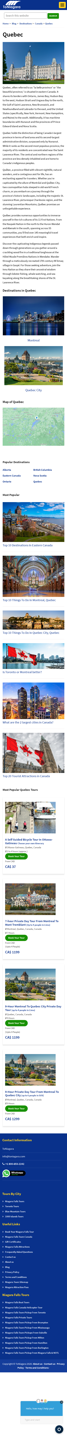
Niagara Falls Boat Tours (17, 1302)
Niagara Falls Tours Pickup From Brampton (26, 1322)
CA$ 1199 (12, 952)
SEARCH (53, 15)
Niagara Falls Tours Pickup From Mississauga (27, 1327)
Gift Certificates (13, 1241)
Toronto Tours (12, 1206)
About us (9, 1261)
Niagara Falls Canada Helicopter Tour (23, 1307)
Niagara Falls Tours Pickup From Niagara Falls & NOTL (32, 1352)
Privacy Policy (12, 1272)
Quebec (49, 23)
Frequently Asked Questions (19, 1251)
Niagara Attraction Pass (17, 1287)
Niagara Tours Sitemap (16, 1282)
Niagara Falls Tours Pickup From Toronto (25, 1312)
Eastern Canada (12, 475)
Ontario (7, 481)
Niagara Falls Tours (14, 1201)
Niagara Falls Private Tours (18, 1317)
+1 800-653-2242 (14, 1164)
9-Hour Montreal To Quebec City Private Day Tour (33, 1008)
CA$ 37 (10, 866)
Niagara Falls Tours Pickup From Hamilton (26, 1342)
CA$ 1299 (12, 1118)
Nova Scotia (40, 475)
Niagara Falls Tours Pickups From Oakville (26, 1332)
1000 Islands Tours (14, 1216)
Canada (39, 23)
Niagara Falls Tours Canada (18, 1236)
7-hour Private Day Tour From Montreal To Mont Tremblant (31, 922)
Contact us (10, 1256)
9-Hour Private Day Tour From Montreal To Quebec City (32, 1093)
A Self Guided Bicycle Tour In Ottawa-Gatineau (29, 841)
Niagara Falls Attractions (17, 1246)
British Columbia (42, 470)
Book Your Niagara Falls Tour (19, 1231)
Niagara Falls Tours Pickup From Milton (24, 1337)
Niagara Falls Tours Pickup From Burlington (26, 1347)
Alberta (7, 470)
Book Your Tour (16, 856)
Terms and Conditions (16, 1277)
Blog (7, 1267)
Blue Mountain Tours (15, 1211)
